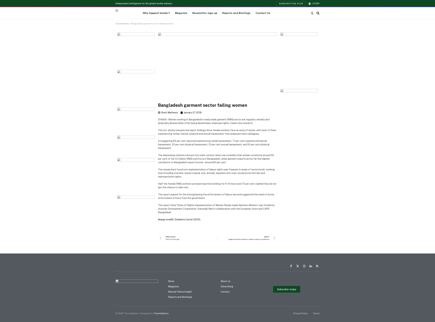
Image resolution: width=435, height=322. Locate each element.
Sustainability (122, 23)
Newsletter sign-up (204, 12)
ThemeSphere (161, 313)
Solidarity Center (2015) (187, 219)
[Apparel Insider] (125, 13)
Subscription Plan (291, 4)
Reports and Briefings (236, 12)
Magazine (181, 12)
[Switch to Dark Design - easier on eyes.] (312, 13)
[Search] (317, 13)
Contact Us (263, 12)
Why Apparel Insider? (156, 12)
